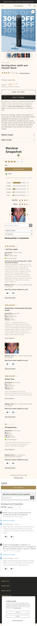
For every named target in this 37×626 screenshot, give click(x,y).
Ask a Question (19, 487)
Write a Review (25, 73)
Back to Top (18, 478)
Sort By (3, 507)
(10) (16, 73)
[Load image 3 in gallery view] (18, 55)
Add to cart (18, 92)
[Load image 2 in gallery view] (14, 55)
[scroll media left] (9, 215)
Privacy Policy (17, 608)
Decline (18, 616)
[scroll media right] (27, 215)
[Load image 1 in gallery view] (9, 55)
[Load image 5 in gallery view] (28, 55)
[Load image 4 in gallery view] (23, 55)
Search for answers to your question (16, 494)
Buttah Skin (5, 62)
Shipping (3, 86)
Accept (17, 612)
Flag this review (10, 297)
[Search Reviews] (30, 225)
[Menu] (2, 5)
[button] (29, 5)
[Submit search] (32, 497)
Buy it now (18, 97)
